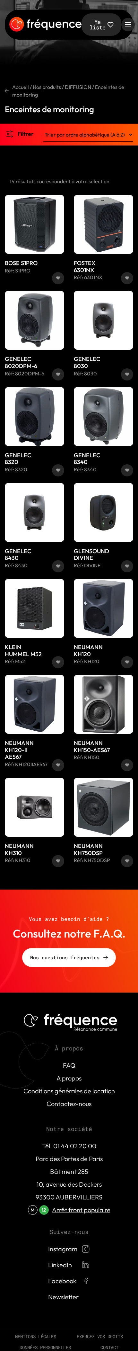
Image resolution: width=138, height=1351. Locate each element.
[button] (58, 278)
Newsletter (63, 1297)
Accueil (20, 87)
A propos (69, 1078)
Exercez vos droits (100, 1336)
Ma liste (98, 24)
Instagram (62, 1249)
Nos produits (47, 87)
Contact (109, 1347)
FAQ (69, 1065)
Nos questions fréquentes (64, 957)
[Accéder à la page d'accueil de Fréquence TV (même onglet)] (45, 24)
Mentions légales (35, 1336)
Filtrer (26, 133)
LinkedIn (60, 1265)
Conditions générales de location (69, 1091)
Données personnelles (45, 1347)
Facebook (62, 1281)
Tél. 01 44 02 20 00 (69, 1146)
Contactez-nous (69, 1104)
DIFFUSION (78, 87)
